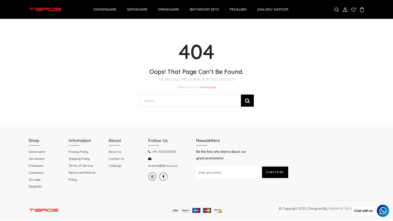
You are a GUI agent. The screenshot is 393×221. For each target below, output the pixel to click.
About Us (115, 152)
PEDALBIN (238, 9)
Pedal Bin (35, 186)
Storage (35, 180)
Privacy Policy (78, 152)
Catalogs (115, 166)
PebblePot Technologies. (346, 208)
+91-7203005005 (164, 152)
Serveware (36, 159)
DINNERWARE (104, 9)
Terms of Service (81, 166)
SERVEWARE (137, 9)
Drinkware (36, 166)
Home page (208, 87)
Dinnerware (37, 152)
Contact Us (116, 159)
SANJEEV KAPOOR (272, 9)
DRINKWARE (168, 9)
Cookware (36, 173)
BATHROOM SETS (204, 9)
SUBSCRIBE (275, 172)
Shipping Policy (79, 159)
